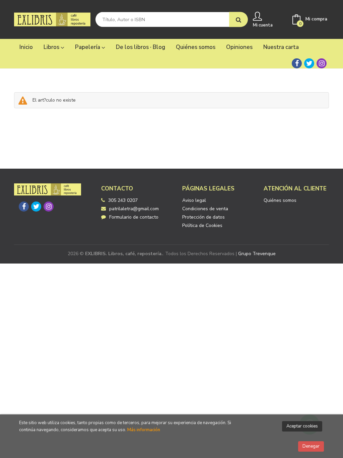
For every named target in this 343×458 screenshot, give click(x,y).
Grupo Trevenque (257, 253)
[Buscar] (238, 19)
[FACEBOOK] (297, 63)
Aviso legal (194, 200)
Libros (52, 47)
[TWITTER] (309, 63)
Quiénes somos (280, 200)
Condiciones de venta (205, 209)
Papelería (88, 47)
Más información (143, 430)
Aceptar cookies (302, 426)
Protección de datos (203, 217)
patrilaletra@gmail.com (134, 209)
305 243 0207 (123, 200)
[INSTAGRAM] (322, 63)
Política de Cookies (202, 225)
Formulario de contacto (133, 217)
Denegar (311, 446)
